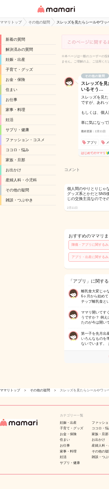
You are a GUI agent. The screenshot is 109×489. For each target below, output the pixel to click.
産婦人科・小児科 (21, 180)
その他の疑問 (17, 190)
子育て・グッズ (19, 69)
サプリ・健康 (17, 129)
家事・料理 (15, 109)
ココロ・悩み (17, 150)
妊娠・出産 (15, 59)
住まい (11, 89)
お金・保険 (15, 79)
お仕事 (11, 99)
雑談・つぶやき (19, 200)
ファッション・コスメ (25, 140)
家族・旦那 (15, 160)
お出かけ (13, 170)
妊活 (9, 119)
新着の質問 (15, 39)
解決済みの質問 (19, 49)
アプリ (92, 142)
